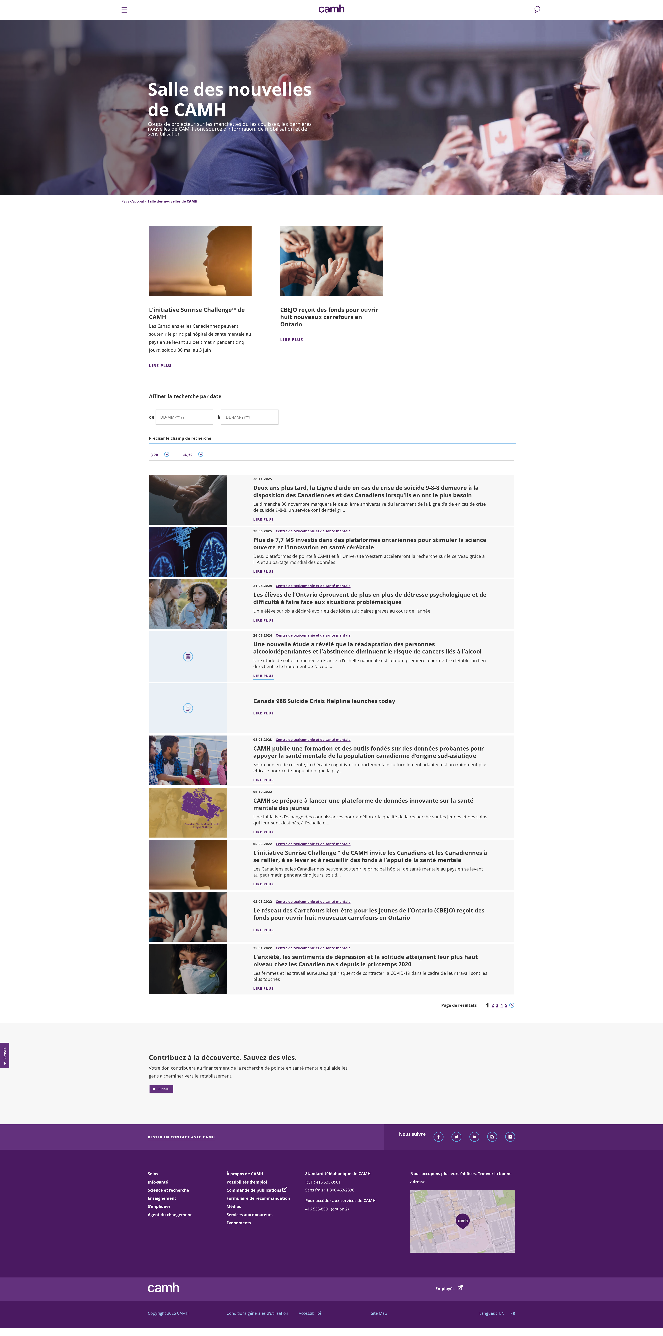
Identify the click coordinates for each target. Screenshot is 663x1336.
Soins (153, 1173)
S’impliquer (159, 1206)
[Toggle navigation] (121, 10)
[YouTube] (510, 1137)
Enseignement (162, 1198)
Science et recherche (168, 1190)
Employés (445, 1288)
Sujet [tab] (187, 454)
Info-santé (158, 1182)
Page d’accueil (133, 201)
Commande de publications (254, 1190)
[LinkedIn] (474, 1137)
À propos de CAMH (245, 1173)
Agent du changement (170, 1214)
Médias (234, 1206)
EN (501, 1313)
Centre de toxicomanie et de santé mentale (313, 530)
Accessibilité (310, 1313)
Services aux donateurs (249, 1214)
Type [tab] (153, 454)
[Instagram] (492, 1137)
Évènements (239, 1223)
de (151, 417)
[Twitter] (456, 1137)
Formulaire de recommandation (258, 1198)
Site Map (379, 1313)
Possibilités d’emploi (247, 1182)
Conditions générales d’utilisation (257, 1313)
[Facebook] (439, 1137)
